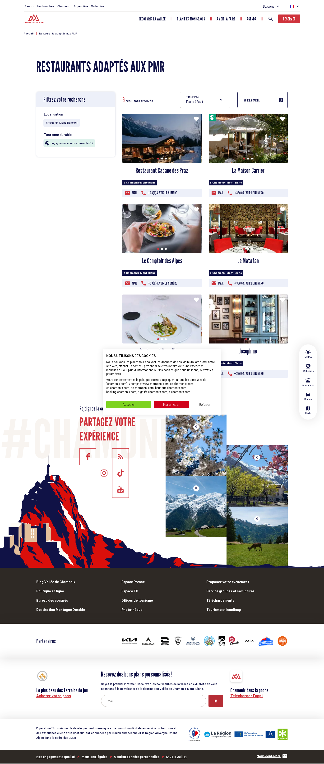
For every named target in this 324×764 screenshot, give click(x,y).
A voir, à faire (226, 18)
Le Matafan (248, 261)
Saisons (268, 6)
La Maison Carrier (248, 170)
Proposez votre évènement (227, 582)
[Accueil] (34, 19)
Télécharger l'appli (246, 696)
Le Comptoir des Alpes (162, 261)
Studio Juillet (176, 757)
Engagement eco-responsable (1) (72, 143)
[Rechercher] (270, 19)
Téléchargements (220, 600)
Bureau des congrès (52, 600)
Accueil (28, 33)
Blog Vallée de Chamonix (55, 582)
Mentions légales (94, 757)
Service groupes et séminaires (230, 591)
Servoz (29, 6)
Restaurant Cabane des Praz (162, 170)
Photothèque (131, 610)
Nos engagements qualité (55, 757)
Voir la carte (252, 100)
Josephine (248, 351)
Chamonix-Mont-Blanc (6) (62, 122)
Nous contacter (269, 756)
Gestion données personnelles (136, 757)
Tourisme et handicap (223, 610)
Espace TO (129, 591)
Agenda (251, 18)
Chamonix (64, 6)
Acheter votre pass (53, 696)
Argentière (81, 6)
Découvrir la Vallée (152, 18)
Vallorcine (97, 6)
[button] (158, 159)
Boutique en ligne (50, 591)
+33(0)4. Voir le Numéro (162, 193)
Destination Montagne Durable (60, 610)
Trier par (192, 97)
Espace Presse (133, 582)
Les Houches (45, 6)
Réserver (289, 18)
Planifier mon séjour (191, 18)
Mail (134, 193)
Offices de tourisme (137, 600)
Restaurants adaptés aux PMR (58, 33)
